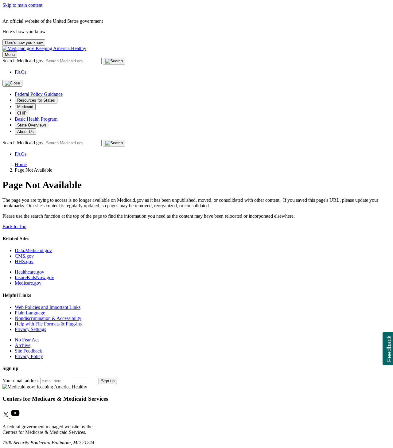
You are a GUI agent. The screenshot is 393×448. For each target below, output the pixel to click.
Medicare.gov (28, 283)
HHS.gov (24, 261)
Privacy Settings (30, 329)
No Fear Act (27, 339)
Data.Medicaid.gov (33, 250)
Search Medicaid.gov (23, 60)
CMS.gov (24, 256)
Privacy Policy (29, 356)
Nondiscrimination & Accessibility (48, 318)
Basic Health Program (36, 119)
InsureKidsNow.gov (34, 277)
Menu (10, 54)
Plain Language (30, 312)
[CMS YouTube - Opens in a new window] (15, 416)
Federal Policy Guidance (39, 94)
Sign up (108, 381)
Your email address (20, 380)
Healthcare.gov (29, 272)
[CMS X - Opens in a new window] (6, 416)
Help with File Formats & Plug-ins (48, 323)
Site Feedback (28, 350)
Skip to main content (22, 5)
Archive (22, 345)
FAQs (20, 72)
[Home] (44, 48)
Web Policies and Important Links (47, 307)
